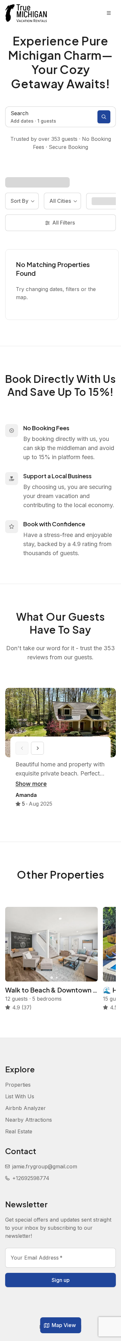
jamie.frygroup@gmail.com (44, 1166)
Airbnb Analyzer (25, 1108)
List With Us (19, 1096)
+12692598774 (30, 1178)
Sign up (61, 1280)
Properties (18, 1084)
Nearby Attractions (28, 1119)
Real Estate (18, 1131)
